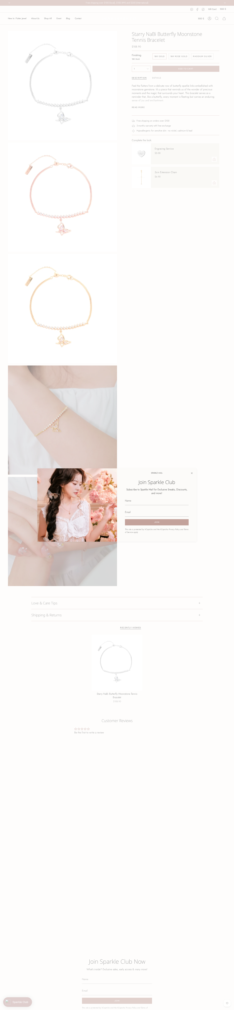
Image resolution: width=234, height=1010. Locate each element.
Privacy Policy (174, 529)
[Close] (191, 473)
